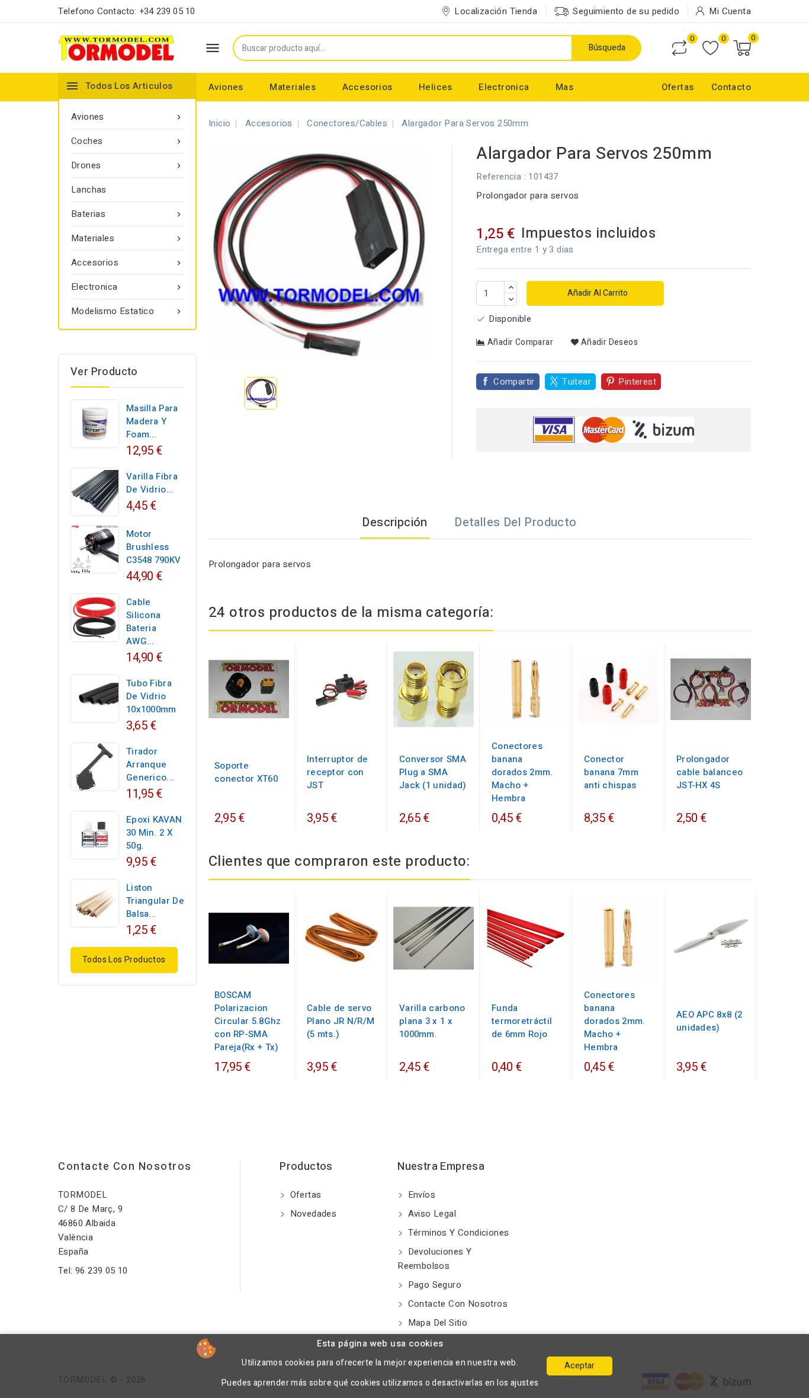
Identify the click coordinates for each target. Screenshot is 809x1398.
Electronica (504, 87)
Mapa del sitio (436, 1322)
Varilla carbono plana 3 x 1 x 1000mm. (432, 1021)
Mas (564, 87)
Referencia (498, 176)
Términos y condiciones (457, 1232)
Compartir (514, 381)
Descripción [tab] (394, 522)
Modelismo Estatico (127, 311)
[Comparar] (679, 48)
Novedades (311, 1213)
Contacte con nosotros (125, 1167)
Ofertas (678, 87)
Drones (127, 165)
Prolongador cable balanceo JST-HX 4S (709, 772)
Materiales (292, 87)
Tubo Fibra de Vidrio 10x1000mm (151, 696)
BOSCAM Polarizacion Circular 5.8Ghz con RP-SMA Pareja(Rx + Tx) (247, 1021)
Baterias (127, 213)
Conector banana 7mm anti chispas (611, 772)
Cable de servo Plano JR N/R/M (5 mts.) (340, 1021)
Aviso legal (430, 1213)
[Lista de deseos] (710, 48)
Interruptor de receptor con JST (337, 772)
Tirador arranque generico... (150, 764)
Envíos (420, 1194)
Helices (435, 87)
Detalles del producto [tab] (515, 522)
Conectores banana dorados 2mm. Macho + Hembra (522, 772)
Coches (127, 141)
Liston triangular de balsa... (155, 900)
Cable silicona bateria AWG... (143, 622)
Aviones (225, 87)
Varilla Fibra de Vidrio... (152, 483)
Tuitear (576, 381)
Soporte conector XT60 (246, 772)
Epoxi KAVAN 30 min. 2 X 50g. (154, 832)
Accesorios (367, 87)
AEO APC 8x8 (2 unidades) (709, 1021)
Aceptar (579, 1365)
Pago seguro (433, 1284)
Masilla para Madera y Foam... (152, 421)
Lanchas (89, 189)
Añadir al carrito (597, 293)
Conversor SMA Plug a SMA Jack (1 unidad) (433, 772)
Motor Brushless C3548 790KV (153, 547)
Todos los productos (124, 960)
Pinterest (637, 381)
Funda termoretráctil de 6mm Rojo (522, 1021)
